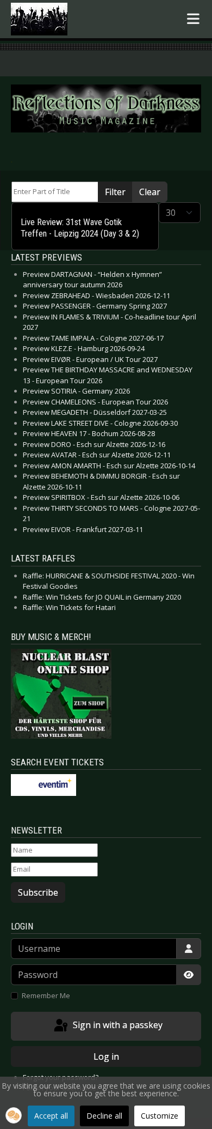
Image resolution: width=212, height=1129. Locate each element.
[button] (13, 1115)
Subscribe (38, 892)
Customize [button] (159, 1115)
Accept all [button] (51, 1115)
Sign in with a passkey (117, 1025)
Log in (106, 1056)
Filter (115, 192)
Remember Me (46, 995)
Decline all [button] (104, 1115)
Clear (149, 192)
